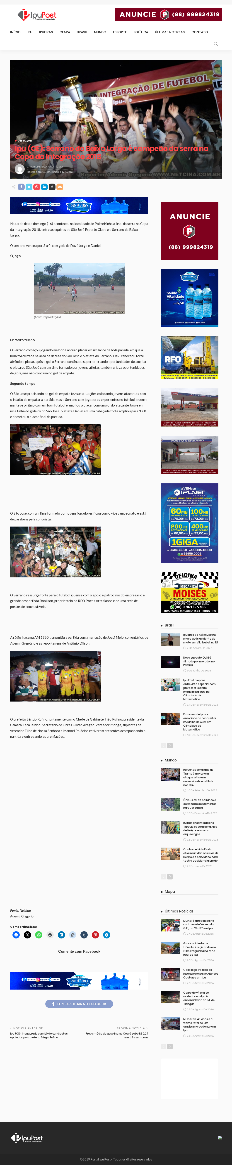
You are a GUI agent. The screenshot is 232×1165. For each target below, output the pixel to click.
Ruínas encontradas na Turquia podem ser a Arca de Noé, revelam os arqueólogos (200, 828)
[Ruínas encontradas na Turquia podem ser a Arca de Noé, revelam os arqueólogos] (170, 827)
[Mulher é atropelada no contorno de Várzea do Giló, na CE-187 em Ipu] (170, 925)
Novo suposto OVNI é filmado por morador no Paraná (199, 661)
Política (140, 32)
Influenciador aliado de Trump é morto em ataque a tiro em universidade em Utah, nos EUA (198, 777)
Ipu (29, 32)
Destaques (25, 140)
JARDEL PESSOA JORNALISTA (45, 166)
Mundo (100, 32)
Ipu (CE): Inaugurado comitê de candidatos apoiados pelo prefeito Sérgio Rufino (39, 1035)
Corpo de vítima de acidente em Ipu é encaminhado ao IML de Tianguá (199, 998)
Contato (199, 32)
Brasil (82, 32)
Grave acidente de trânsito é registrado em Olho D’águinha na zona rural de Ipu (199, 949)
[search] (216, 44)
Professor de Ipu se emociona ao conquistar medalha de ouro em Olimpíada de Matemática (199, 721)
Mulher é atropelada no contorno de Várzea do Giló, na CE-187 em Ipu (198, 924)
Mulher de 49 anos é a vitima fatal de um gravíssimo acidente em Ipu (199, 1024)
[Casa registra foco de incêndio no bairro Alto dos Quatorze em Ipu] (170, 974)
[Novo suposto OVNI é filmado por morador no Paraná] (170, 662)
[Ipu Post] (27, 1137)
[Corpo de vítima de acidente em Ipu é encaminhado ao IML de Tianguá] (170, 997)
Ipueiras (46, 32)
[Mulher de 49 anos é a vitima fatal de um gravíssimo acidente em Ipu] (170, 1023)
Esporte (120, 32)
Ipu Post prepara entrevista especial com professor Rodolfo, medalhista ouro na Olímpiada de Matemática (199, 689)
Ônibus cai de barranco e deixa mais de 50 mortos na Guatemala (199, 804)
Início (15, 32)
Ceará (65, 32)
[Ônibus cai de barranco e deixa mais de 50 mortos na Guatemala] (170, 804)
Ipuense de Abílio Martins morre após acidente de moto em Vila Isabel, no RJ (200, 638)
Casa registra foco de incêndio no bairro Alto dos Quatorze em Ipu (200, 973)
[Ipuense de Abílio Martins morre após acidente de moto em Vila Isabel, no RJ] (170, 639)
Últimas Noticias (170, 32)
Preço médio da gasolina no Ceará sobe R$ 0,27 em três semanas (117, 1035)
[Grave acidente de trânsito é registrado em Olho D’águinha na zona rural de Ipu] (170, 948)
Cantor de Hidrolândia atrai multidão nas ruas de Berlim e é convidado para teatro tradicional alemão (200, 855)
